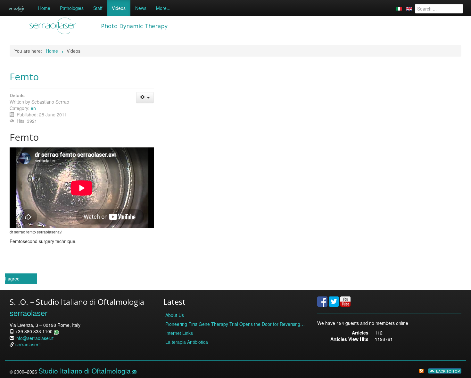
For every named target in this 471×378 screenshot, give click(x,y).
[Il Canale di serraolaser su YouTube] (345, 300)
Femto (24, 76)
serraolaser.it (28, 344)
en (33, 108)
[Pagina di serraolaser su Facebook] (322, 300)
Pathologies (72, 8)
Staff (97, 8)
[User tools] (145, 97)
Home (44, 8)
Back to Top (447, 371)
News (140, 8)
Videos (119, 8)
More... (163, 8)
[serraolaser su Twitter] (334, 300)
